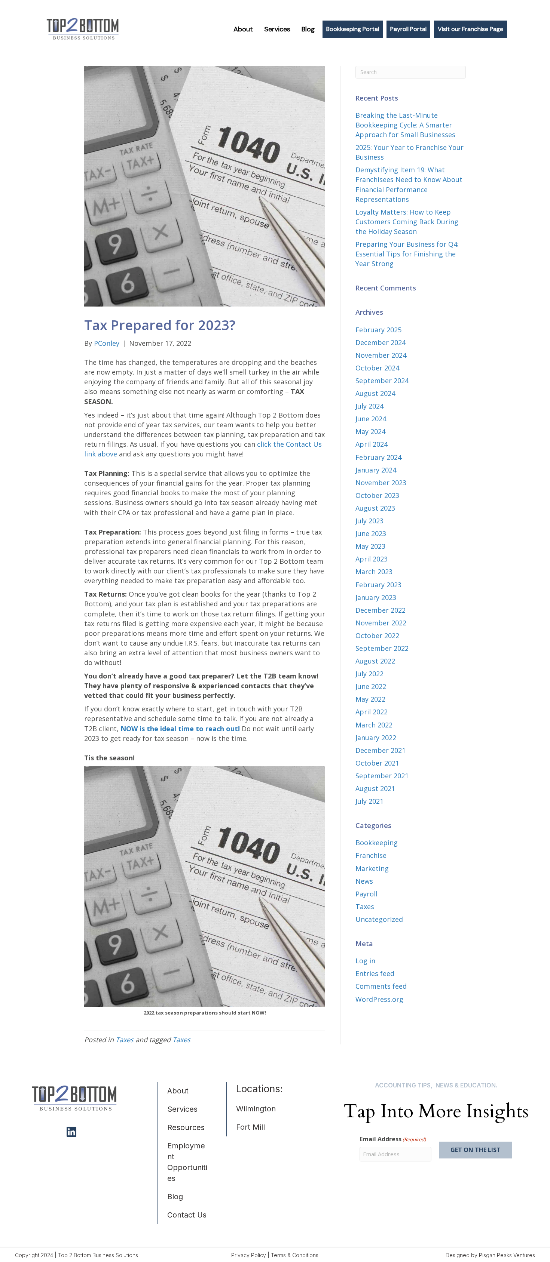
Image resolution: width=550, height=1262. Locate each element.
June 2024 (370, 418)
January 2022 (375, 737)
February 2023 (378, 584)
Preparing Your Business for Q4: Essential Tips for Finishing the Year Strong (407, 254)
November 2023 (380, 482)
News (364, 881)
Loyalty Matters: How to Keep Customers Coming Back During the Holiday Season (406, 221)
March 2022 (373, 724)
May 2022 (370, 699)
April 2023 (371, 558)
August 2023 (375, 508)
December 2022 (380, 610)
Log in (365, 960)
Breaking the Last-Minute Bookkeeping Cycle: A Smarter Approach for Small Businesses (405, 125)
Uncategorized (379, 919)
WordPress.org (379, 999)
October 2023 (377, 495)
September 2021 (382, 775)
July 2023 (369, 520)
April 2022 (371, 711)
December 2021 (380, 750)
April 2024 (371, 444)
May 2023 (370, 546)
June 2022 (370, 686)
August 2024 (375, 393)
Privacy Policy (248, 1255)
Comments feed (381, 986)
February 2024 (378, 457)
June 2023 (370, 533)
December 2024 (380, 342)
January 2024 (375, 469)
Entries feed (374, 973)
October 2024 (377, 367)
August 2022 (375, 660)
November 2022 (380, 622)
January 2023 (375, 597)
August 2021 (375, 788)
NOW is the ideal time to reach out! (180, 728)
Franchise (370, 855)
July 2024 (369, 405)
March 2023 (373, 571)
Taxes (125, 1039)
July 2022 (369, 673)
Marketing (372, 868)
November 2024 (380, 355)
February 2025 (378, 329)
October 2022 (377, 635)
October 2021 (377, 762)
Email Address (393, 1139)
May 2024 (370, 431)
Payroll (366, 893)
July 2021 (369, 801)
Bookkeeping (376, 842)
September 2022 (382, 648)
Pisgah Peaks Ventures (507, 1255)
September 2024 (382, 380)
